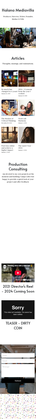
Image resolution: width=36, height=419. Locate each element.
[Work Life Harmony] (26, 108)
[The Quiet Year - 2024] (26, 135)
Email (4, 361)
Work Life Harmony (22, 119)
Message (6, 367)
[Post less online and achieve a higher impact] (9, 135)
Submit (18, 380)
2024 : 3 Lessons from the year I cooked (25, 91)
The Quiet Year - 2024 (25, 147)
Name (4, 355)
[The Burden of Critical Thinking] (9, 108)
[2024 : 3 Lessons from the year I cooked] (26, 78)
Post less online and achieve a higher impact (8, 148)
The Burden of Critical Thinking (8, 119)
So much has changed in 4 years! (9, 90)
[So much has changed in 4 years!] (9, 78)
